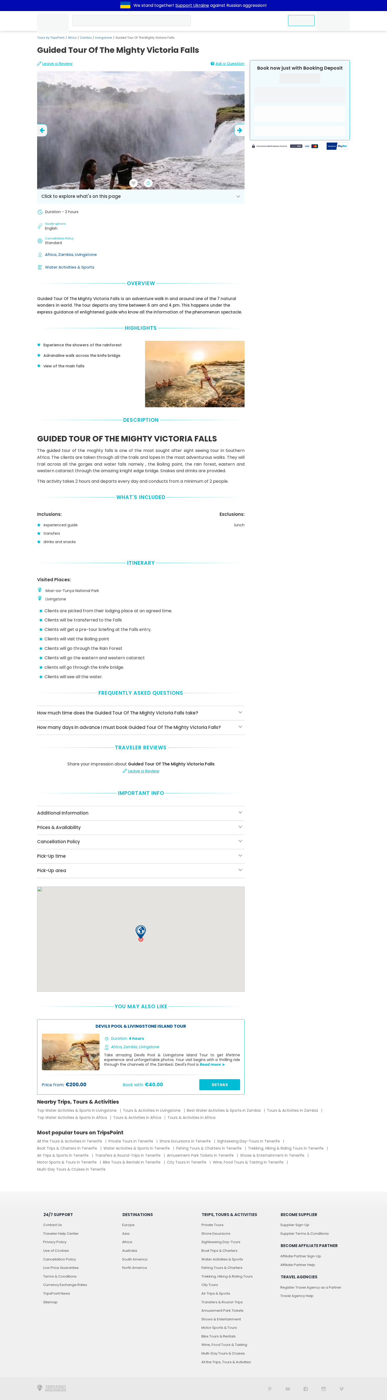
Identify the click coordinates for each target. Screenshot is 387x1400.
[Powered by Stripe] (285, 147)
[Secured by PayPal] (337, 147)
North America (134, 1267)
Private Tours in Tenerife (131, 1141)
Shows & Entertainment (221, 1319)
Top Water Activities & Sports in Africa (72, 1117)
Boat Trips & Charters (219, 1250)
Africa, (51, 254)
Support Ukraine (192, 5)
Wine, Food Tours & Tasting (224, 1344)
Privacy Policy (54, 1241)
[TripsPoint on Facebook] (305, 1388)
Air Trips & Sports (215, 1293)
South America (134, 1259)
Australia (129, 1250)
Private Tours (212, 1224)
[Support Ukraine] (125, 5)
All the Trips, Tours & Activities (226, 1362)
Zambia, (66, 254)
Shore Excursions (215, 1233)
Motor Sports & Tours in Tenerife (67, 1162)
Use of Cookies (56, 1250)
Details (220, 1084)
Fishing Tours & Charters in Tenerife (209, 1148)
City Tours (209, 1284)
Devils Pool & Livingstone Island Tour (141, 1026)
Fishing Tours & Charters (221, 1267)
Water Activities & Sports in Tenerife (137, 1148)
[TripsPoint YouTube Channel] (287, 1388)
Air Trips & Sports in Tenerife (63, 1155)
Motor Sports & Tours (219, 1327)
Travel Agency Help (297, 1295)
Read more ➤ (212, 1064)
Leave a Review (57, 63)
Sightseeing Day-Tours (220, 1241)
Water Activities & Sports (69, 267)
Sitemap (50, 1302)
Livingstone (103, 37)
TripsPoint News (56, 1293)
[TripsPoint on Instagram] (323, 1388)
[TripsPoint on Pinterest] (269, 1388)
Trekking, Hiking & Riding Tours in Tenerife (286, 1148)
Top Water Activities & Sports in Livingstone (77, 1110)
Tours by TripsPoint (50, 37)
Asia (126, 1233)
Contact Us (52, 1224)
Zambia (86, 37)
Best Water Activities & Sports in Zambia (224, 1110)
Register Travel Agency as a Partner (310, 1287)
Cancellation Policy (59, 1259)
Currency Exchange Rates (65, 1284)
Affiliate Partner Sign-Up (300, 1256)
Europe (128, 1224)
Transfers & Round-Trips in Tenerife (128, 1155)
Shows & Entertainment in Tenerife (272, 1155)
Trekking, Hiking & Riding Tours (227, 1276)
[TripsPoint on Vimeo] (341, 1388)
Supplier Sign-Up (294, 1224)
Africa (72, 37)
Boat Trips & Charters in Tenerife (67, 1148)
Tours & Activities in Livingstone (152, 1110)
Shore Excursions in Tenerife (186, 1141)
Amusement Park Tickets (222, 1310)
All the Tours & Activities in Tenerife (70, 1141)
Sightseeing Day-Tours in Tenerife (249, 1141)
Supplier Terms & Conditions (304, 1233)
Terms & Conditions (60, 1276)
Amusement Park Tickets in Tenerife (201, 1155)
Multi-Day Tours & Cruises (223, 1353)
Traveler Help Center (61, 1233)
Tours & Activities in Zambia (293, 1110)
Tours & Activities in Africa (137, 1117)
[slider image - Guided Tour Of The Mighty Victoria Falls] (141, 130)
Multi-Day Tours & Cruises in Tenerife (71, 1169)
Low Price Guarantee (61, 1267)
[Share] (148, 183)
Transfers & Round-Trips (222, 1302)
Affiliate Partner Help (297, 1264)
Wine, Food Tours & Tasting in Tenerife (249, 1162)
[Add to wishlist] (133, 183)
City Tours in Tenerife (187, 1162)
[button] (141, 932)
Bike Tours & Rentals (218, 1336)
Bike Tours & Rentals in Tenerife (132, 1162)
